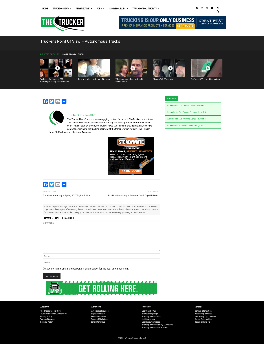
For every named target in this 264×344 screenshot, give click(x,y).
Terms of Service (47, 319)
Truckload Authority (144, 8)
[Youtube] (211, 7)
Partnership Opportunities (205, 316)
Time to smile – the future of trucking (94, 79)
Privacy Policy (46, 316)
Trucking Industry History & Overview (157, 325)
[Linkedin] (216, 7)
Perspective (83, 8)
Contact (198, 307)
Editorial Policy (46, 322)
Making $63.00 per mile (163, 79)
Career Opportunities (203, 319)
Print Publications (98, 316)
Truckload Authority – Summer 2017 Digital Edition (133, 195)
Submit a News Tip (202, 322)
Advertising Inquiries (100, 311)
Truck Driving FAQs (150, 314)
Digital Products (98, 314)
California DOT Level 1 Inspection (205, 79)
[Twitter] (206, 7)
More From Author (73, 54)
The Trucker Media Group (50, 311)
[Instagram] (201, 7)
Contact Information (203, 311)
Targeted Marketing (99, 319)
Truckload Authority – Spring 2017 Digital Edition (66, 195)
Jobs (99, 8)
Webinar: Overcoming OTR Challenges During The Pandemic (54, 80)
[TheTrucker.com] (61, 22)
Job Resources (117, 8)
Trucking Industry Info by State (154, 327)
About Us (44, 307)
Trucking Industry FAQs (151, 316)
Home (45, 8)
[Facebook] (195, 7)
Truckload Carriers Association (53, 314)
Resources (146, 307)
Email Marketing (98, 322)
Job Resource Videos (151, 322)
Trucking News (61, 8)
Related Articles (49, 54)
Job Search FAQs (149, 311)
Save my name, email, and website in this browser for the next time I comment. (87, 268)
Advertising (96, 307)
